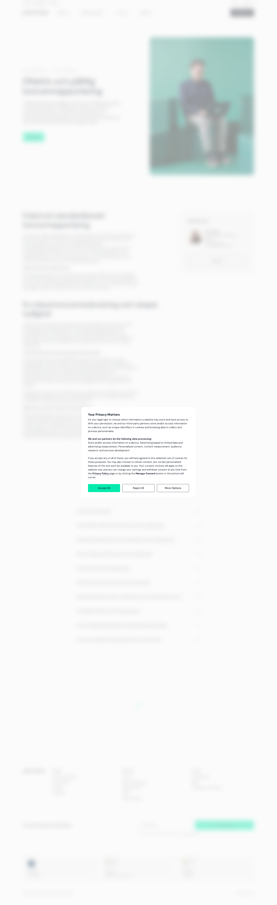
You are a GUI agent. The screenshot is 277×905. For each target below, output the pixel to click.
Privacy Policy (100, 473)
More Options (173, 488)
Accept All (104, 488)
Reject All (138, 488)
